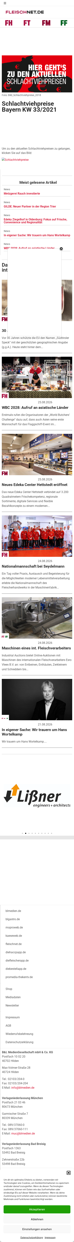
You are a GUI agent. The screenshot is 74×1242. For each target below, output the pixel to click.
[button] (68, 1173)
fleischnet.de (14, 944)
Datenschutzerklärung (31, 1237)
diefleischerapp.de (17, 960)
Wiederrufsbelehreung (19, 1034)
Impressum (50, 1237)
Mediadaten (13, 997)
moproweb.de (14, 927)
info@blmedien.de (22, 1087)
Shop (9, 989)
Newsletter (12, 1005)
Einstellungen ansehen (37, 1229)
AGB (8, 1025)
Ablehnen (37, 1219)
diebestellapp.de (16, 969)
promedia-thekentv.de (19, 977)
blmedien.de (13, 911)
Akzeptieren (37, 1209)
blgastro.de (13, 919)
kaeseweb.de (14, 935)
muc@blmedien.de (23, 1133)
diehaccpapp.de (16, 952)
